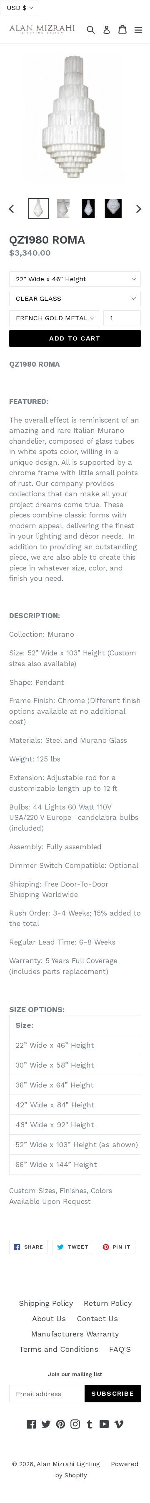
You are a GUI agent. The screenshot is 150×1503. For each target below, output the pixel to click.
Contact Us (97, 1318)
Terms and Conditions (58, 1349)
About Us (49, 1318)
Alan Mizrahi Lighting (68, 1464)
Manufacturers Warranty (75, 1333)
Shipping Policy (46, 1303)
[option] (38, 208)
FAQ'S (120, 1349)
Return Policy (108, 1303)
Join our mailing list (75, 1374)
